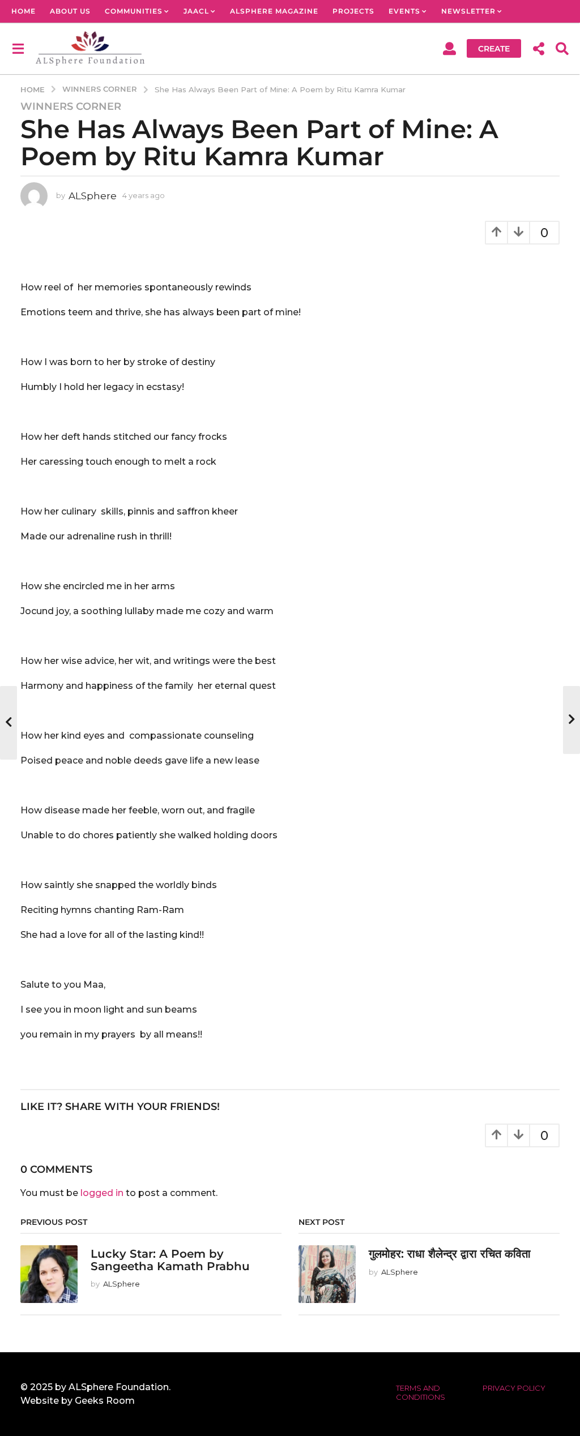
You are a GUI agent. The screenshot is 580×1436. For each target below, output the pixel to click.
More (117, 33)
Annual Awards (47, 33)
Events (404, 11)
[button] (17, 48)
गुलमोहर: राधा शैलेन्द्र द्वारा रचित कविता (450, 1254)
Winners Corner (70, 106)
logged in (101, 1193)
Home (23, 11)
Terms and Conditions (420, 1392)
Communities (134, 11)
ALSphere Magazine (274, 11)
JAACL (196, 11)
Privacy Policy (514, 1387)
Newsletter (468, 11)
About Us (70, 11)
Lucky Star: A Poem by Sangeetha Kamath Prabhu (170, 1259)
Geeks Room (105, 1400)
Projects (353, 11)
